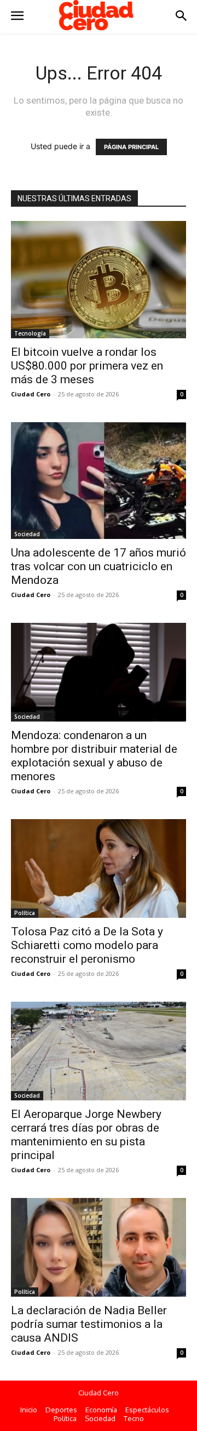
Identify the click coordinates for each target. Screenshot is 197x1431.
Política (24, 913)
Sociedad (27, 534)
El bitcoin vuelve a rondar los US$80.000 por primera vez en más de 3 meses (87, 365)
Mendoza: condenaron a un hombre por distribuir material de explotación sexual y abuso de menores (94, 756)
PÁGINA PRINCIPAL (131, 147)
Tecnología (30, 333)
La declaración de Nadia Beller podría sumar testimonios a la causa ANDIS (89, 1324)
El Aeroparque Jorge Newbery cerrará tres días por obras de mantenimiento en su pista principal (86, 1135)
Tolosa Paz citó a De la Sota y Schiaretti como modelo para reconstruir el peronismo (87, 945)
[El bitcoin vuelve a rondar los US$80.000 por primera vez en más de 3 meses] (98, 279)
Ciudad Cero (30, 394)
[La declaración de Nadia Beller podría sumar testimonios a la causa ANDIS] (98, 1247)
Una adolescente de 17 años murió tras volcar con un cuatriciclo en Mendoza (98, 566)
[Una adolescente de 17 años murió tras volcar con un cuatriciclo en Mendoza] (98, 480)
